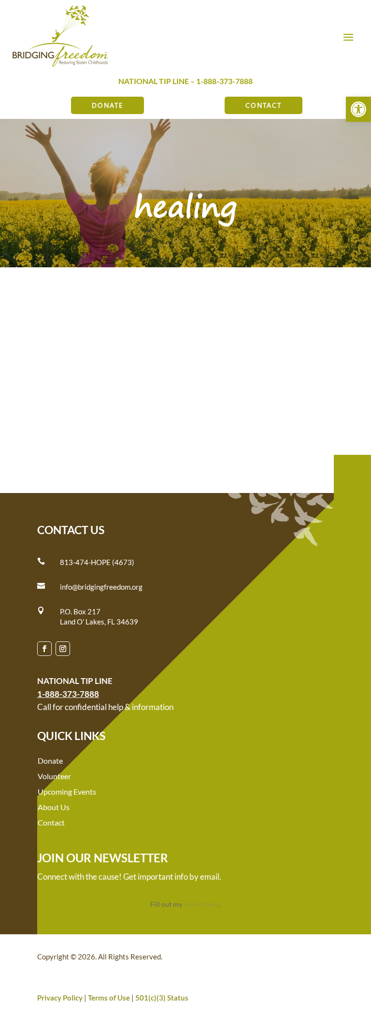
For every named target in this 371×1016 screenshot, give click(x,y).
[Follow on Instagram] (63, 648)
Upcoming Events (67, 791)
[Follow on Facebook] (44, 648)
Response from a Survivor (95, 322)
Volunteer (54, 776)
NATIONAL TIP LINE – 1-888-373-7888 (185, 81)
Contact (263, 105)
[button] (358, 109)
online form (201, 904)
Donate (107, 105)
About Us (54, 807)
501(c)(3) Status (161, 997)
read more (70, 380)
